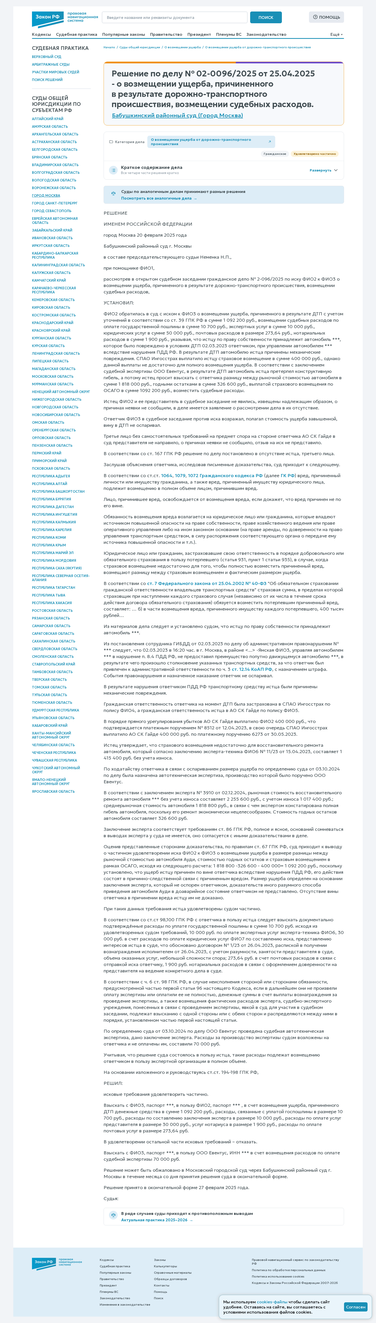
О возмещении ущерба (182, 47)
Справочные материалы (173, 1272)
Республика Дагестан (53, 507)
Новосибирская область (56, 415)
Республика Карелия (52, 530)
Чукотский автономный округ (56, 770)
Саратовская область (53, 633)
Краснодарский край (52, 323)
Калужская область (51, 273)
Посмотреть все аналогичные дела (159, 198)
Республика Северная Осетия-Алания (61, 578)
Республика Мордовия (54, 560)
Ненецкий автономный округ (61, 392)
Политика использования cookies (278, 1276)
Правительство (166, 34)
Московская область (52, 376)
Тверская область (49, 679)
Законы (160, 1260)
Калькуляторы (165, 1266)
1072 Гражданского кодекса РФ (225, 475)
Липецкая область (50, 361)
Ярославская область (53, 791)
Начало (109, 47)
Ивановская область (52, 238)
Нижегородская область (56, 399)
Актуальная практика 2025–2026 (157, 1219)
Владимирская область (55, 165)
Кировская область (51, 307)
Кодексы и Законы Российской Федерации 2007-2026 (295, 1283)
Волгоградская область (56, 172)
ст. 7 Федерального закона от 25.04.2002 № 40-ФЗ (207, 583)
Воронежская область (54, 188)
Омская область (48, 422)
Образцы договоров (170, 1279)
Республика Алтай (49, 484)
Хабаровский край (50, 725)
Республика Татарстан (53, 587)
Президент (199, 34)
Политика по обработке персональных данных (288, 1270)
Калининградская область (58, 265)
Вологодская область (54, 180)
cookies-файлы (272, 1301)
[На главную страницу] (65, 19)
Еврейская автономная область (55, 220)
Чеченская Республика (54, 753)
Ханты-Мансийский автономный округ (51, 735)
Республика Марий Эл (53, 553)
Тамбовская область (52, 672)
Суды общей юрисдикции (139, 47)
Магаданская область (53, 369)
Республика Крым (49, 545)
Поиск (266, 17)
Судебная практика (76, 34)
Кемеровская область (53, 300)
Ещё (334, 34)
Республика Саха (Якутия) (57, 568)
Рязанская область (51, 618)
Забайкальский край (52, 230)
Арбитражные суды (51, 64)
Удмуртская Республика (55, 710)
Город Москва (46, 195)
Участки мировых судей (55, 72)
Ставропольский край (53, 664)
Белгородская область (55, 149)
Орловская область (51, 438)
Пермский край (46, 453)
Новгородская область (55, 407)
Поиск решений (47, 80)
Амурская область (50, 126)
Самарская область (51, 626)
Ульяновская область (53, 718)
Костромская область (54, 315)
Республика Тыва (48, 595)
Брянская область (49, 157)
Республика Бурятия (51, 499)
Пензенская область (52, 445)
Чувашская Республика (54, 760)
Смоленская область (53, 656)
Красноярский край (51, 330)
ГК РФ (288, 475)
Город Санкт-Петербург (55, 203)
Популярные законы (123, 34)
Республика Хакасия (52, 603)
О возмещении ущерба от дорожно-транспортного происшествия (258, 47)
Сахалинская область (53, 641)
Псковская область (51, 468)
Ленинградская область (56, 353)
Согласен (356, 1306)
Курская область (48, 346)
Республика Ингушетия (54, 514)
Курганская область (51, 338)
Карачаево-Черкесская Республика (54, 290)
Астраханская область (54, 142)
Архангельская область (55, 134)
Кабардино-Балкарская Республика (55, 255)
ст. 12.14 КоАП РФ (252, 669)
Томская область (49, 687)
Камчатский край (49, 280)
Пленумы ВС (228, 34)
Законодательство (266, 34)
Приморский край (49, 461)
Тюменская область (52, 702)
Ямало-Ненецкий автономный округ (51, 782)
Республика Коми (49, 537)
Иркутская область (51, 246)
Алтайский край (47, 119)
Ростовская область (52, 610)
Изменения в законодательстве (125, 1304)
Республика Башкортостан (58, 491)
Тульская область (49, 695)
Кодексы (41, 34)
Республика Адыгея (51, 476)
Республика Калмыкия (54, 522)
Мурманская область (52, 384)
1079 (180, 475)
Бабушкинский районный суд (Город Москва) (177, 115)
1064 (166, 475)
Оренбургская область (54, 430)
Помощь (329, 17)
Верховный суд (46, 57)
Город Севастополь (51, 211)
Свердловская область (54, 649)
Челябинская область (53, 745)
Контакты (161, 1285)
